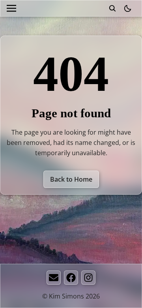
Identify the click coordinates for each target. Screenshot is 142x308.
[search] (112, 8)
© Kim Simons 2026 (71, 296)
